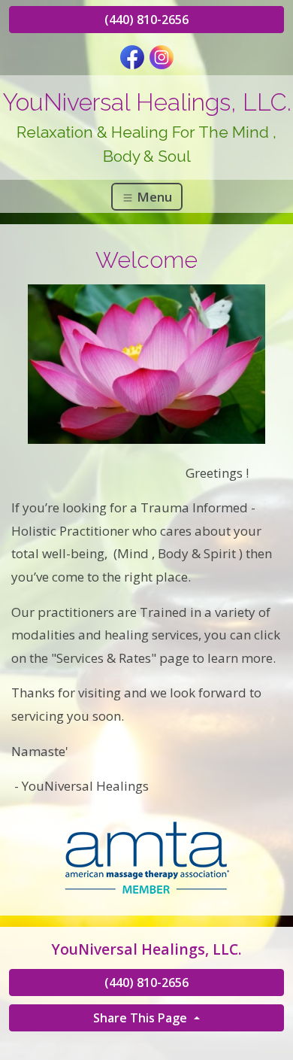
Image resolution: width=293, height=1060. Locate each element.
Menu (153, 196)
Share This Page (141, 1018)
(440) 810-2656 (146, 19)
